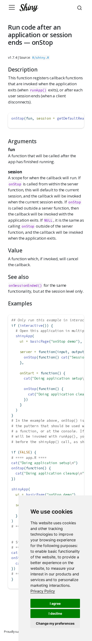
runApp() (38, 90)
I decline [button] (55, 613)
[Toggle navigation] (12, 7)
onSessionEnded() (25, 285)
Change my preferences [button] (55, 623)
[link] (42, 591)
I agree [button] (55, 603)
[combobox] (80, 7)
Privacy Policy (42, 591)
